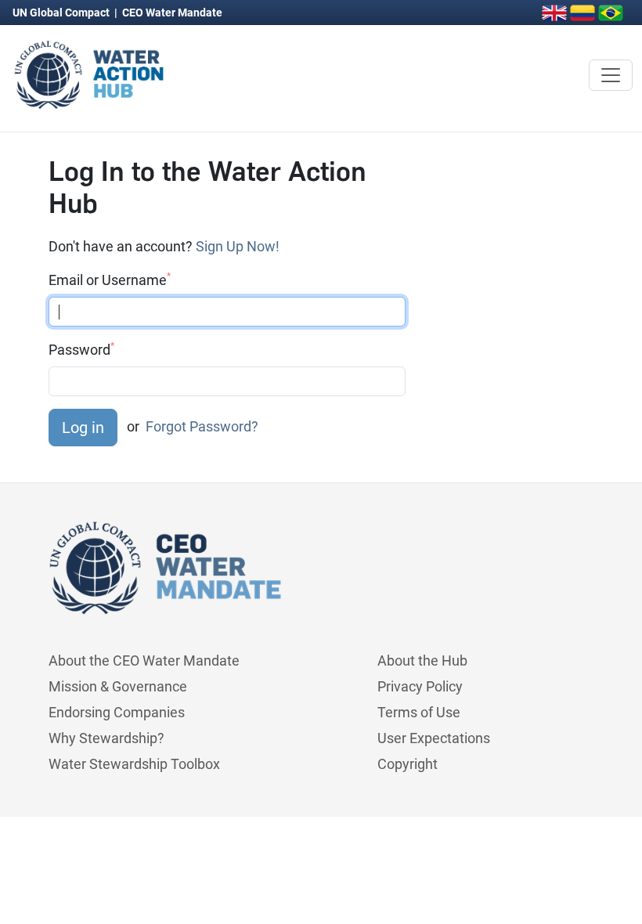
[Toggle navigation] (611, 75)
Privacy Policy (420, 686)
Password (81, 349)
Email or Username (110, 279)
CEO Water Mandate (172, 12)
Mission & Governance (118, 686)
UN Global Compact (62, 12)
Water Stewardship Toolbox (134, 764)
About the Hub (422, 660)
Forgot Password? (202, 426)
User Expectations (433, 738)
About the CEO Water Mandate (144, 660)
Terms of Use (418, 712)
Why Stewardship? (106, 738)
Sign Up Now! (238, 246)
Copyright (407, 764)
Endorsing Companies (117, 712)
